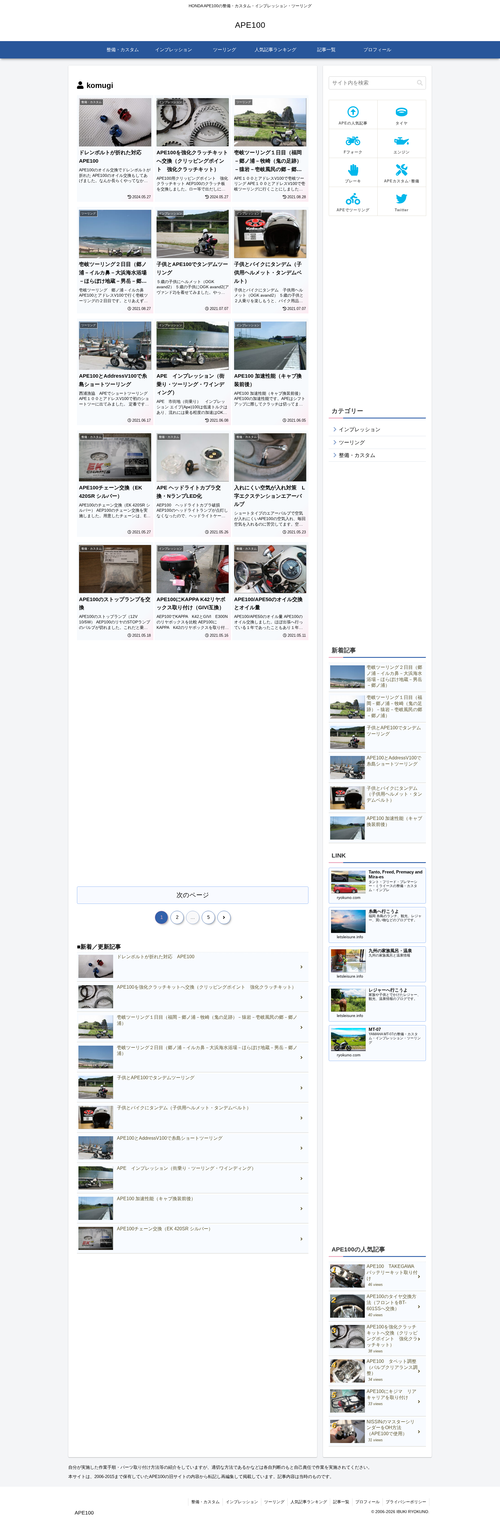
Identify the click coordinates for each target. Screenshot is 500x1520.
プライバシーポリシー (406, 1501)
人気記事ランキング (309, 1501)
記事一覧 (341, 1501)
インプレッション (242, 1501)
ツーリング (274, 1501)
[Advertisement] (192, 696)
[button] (420, 83)
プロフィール (367, 1501)
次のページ (193, 895)
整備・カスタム (205, 1501)
